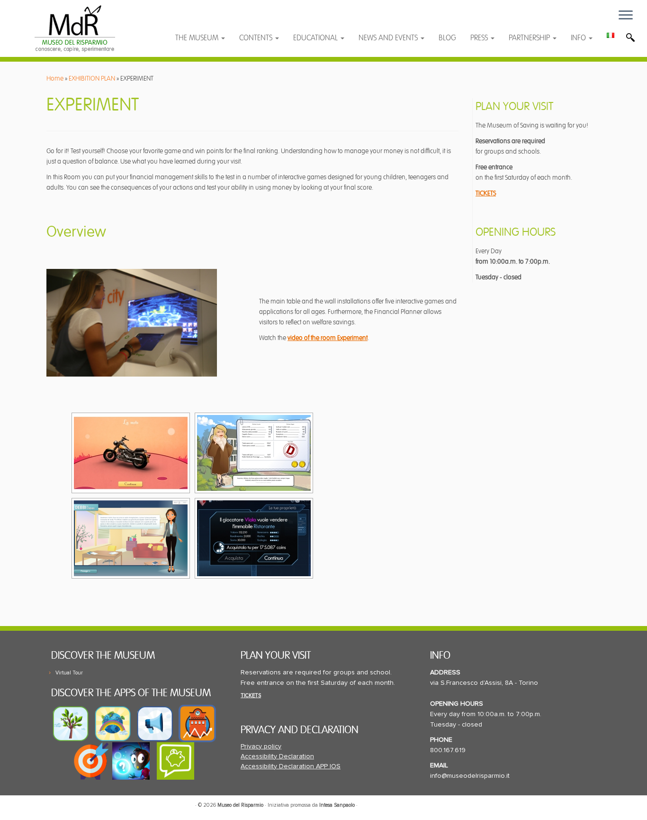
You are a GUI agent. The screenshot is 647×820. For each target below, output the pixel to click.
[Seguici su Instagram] (247, 20)
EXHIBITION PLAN (92, 78)
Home (54, 78)
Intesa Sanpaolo (337, 805)
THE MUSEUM (197, 38)
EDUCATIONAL (316, 38)
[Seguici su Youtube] (210, 20)
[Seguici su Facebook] (191, 20)
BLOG (447, 38)
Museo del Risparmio (240, 805)
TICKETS (486, 193)
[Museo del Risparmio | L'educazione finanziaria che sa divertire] (74, 28)
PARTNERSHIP (530, 38)
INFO (579, 38)
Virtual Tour (69, 672)
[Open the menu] (626, 16)
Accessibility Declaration (277, 756)
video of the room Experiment (328, 338)
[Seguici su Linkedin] (229, 20)
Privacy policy (261, 746)
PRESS (480, 38)
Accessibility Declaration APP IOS (291, 766)
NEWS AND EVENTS (389, 38)
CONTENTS (256, 38)
